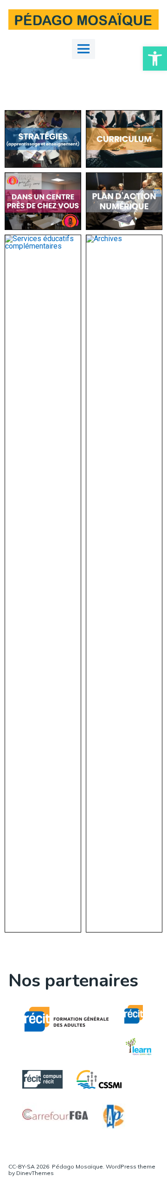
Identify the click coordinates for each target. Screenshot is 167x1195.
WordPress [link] (121, 1166)
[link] (155, 58)
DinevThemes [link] (34, 1172)
